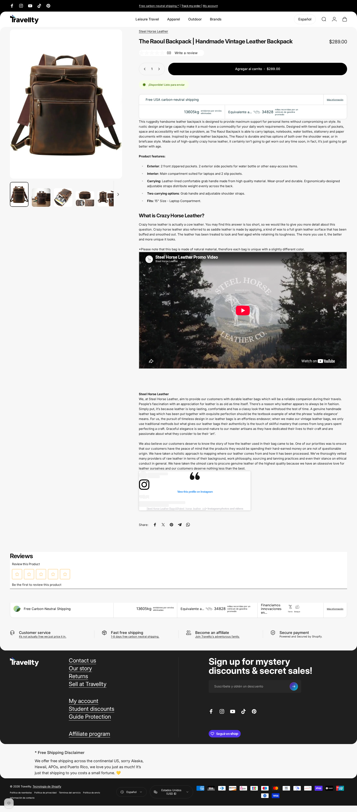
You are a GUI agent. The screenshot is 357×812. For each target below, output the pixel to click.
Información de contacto (22, 798)
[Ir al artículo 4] (85, 199)
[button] (17, 574)
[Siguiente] (111, 113)
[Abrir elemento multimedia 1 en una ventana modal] (66, 104)
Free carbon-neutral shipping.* (159, 5)
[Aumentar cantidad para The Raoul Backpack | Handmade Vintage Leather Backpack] (160, 69)
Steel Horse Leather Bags (160, 508)
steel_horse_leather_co (192, 508)
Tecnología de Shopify (47, 786)
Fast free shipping (127, 632)
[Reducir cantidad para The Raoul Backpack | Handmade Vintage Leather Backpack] (144, 69)
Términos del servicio (70, 792)
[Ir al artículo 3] (63, 197)
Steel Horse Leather (153, 31)
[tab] (243, 215)
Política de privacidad (45, 792)
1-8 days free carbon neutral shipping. (135, 636)
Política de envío (91, 792)
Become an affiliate (212, 632)
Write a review (186, 53)
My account (210, 5)
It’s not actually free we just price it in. (42, 636)
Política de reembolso (21, 792)
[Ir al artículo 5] (107, 199)
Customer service (35, 632)
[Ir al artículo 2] (41, 197)
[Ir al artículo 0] (19, 194)
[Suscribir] (294, 686)
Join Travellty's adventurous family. (217, 636)
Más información (335, 99)
